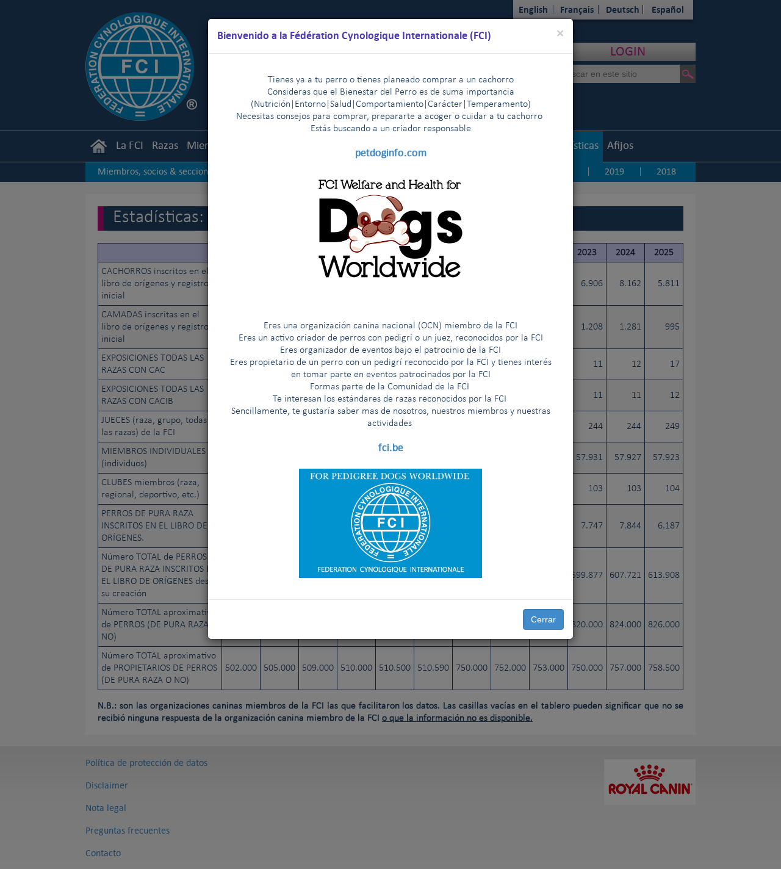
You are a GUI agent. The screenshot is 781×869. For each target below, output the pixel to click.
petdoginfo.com (390, 152)
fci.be (390, 447)
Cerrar (543, 619)
